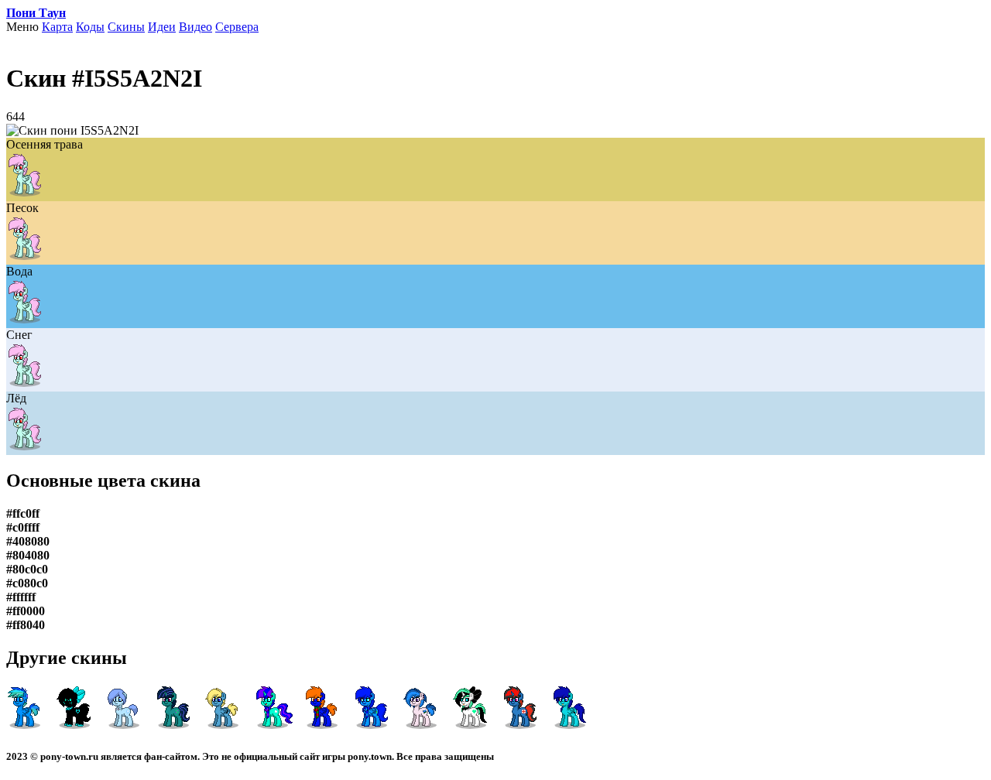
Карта (57, 26)
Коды (90, 26)
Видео (195, 26)
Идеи (162, 26)
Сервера (237, 26)
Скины (126, 26)
